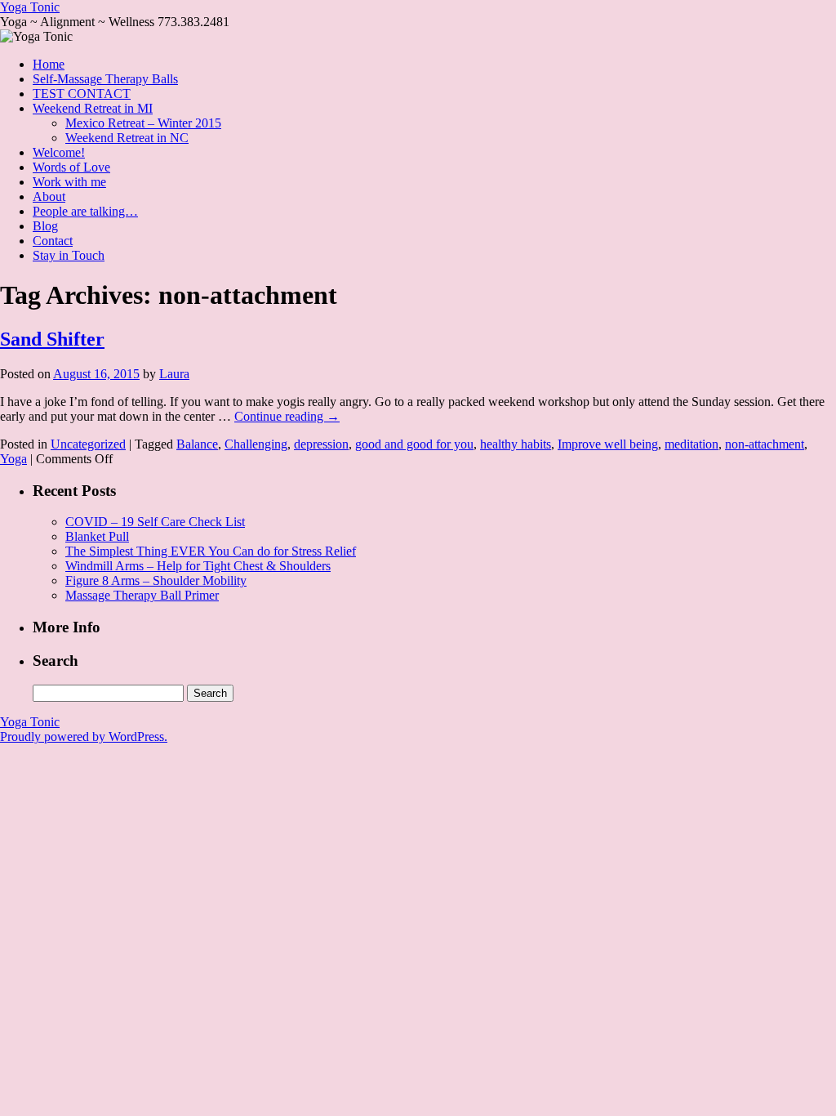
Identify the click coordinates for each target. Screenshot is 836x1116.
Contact (53, 241)
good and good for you (414, 444)
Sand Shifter (52, 339)
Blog (45, 226)
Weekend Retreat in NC (127, 138)
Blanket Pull (97, 536)
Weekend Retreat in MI (93, 108)
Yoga (13, 459)
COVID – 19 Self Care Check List (155, 522)
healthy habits (515, 444)
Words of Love (71, 167)
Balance (197, 444)
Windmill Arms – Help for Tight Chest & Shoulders (198, 566)
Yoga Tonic (30, 7)
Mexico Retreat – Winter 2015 (143, 123)
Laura (174, 374)
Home (48, 64)
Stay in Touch (68, 255)
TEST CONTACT (82, 93)
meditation (691, 444)
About (49, 196)
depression (321, 444)
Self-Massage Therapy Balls (105, 79)
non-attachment (764, 444)
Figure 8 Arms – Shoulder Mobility (156, 580)
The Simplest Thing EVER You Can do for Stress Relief (210, 551)
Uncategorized (88, 444)
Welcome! (59, 152)
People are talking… (85, 211)
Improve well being (608, 444)
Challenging (256, 444)
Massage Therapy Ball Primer (142, 595)
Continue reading (287, 416)
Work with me (69, 182)
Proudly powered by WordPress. (83, 736)
